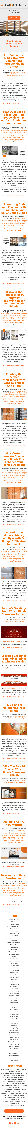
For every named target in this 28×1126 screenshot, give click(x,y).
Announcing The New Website (14, 823)
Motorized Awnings (14, 991)
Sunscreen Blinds (7, 137)
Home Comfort (14, 935)
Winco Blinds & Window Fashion (10, 641)
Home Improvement (14, 982)
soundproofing (14, 1028)
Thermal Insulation (14, 1037)
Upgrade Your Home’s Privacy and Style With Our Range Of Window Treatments (14, 538)
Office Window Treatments (14, 942)
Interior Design (14, 986)
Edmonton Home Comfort (14, 926)
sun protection (14, 1030)
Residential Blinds (8, 668)
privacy (14, 1007)
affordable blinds (14, 954)
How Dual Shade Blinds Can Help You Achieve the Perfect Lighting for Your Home (14, 117)
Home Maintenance (14, 984)
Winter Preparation (14, 1058)
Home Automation (14, 977)
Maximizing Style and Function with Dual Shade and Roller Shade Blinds (14, 208)
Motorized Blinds (13, 132)
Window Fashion (14, 1048)
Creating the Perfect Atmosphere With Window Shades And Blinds (14, 379)
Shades (14, 1021)
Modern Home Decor (14, 938)
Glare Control (14, 931)
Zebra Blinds (17, 141)
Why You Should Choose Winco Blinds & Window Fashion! (14, 771)
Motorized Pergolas (13, 134)
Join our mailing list (14, 1111)
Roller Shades (11, 135)
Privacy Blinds (14, 945)
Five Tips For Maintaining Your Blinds (14, 707)
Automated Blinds (14, 919)
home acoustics (14, 972)
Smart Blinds (14, 1023)
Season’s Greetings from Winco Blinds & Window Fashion (14, 611)
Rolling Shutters (20, 135)
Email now (14, 18)
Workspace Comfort (14, 952)
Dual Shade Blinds (15, 130)
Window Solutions (14, 1053)
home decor (14, 979)
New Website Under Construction (14, 877)
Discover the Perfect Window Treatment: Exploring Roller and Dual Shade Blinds (14, 299)
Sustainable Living (14, 1035)
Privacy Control (14, 947)
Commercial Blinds (17, 75)
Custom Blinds (5, 130)
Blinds (14, 956)
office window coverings (14, 1005)
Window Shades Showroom (14, 1051)
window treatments (14, 1055)
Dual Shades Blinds (14, 968)
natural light (14, 1000)
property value (14, 1009)
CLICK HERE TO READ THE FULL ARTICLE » (14, 103)
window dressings (14, 1046)
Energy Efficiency (14, 970)
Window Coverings (9, 139)
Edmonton (14, 922)
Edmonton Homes (14, 928)
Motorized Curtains (14, 995)
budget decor (14, 958)
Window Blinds (14, 1039)
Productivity (16, 74)
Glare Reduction (14, 933)
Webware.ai (20, 1118)
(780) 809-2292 (15, 13)
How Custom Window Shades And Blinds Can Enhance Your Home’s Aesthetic (14, 459)
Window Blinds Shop (18, 137)
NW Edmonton (14, 1002)
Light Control (14, 988)
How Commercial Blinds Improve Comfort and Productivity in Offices (14, 60)
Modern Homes (14, 940)
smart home (14, 1025)
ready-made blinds (14, 1012)
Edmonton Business (15, 72)
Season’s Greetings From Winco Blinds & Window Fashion (14, 658)
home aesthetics (14, 975)
